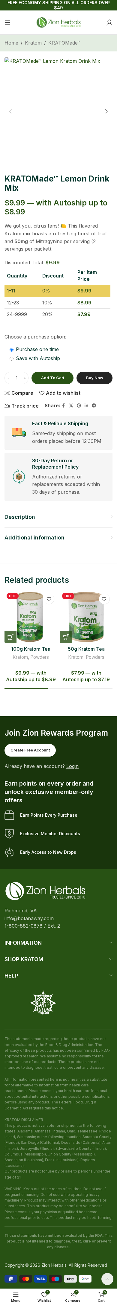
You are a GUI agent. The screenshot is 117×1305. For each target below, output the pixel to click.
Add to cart (52, 377)
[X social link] (71, 406)
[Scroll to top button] (107, 1279)
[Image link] (45, 891)
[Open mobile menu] (8, 22)
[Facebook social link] (63, 406)
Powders (39, 657)
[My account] (110, 22)
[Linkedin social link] (86, 406)
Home (11, 43)
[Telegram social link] (94, 406)
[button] (10, 111)
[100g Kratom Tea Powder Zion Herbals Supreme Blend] (30, 617)
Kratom (33, 43)
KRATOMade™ (64, 43)
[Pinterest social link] (79, 406)
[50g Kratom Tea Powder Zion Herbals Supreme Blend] (86, 617)
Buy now (94, 377)
